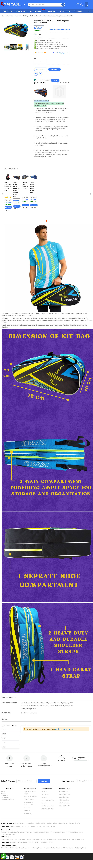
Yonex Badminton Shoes (8, 832)
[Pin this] (66, 82)
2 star (3, 743)
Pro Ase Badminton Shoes (75, 832)
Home (3, 16)
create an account (67, 729)
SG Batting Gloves (21, 848)
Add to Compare (40, 74)
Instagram (80, 781)
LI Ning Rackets (40, 823)
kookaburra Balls (15, 826)
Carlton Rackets (52, 823)
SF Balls (39, 826)
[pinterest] (84, 781)
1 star (3, 747)
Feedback (27, 810)
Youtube (87, 781)
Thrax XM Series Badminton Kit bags (25, 186)
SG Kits (37, 842)
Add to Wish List (36, 74)
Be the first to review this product (60, 30)
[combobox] (46, 5)
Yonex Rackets (19, 823)
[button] (13, 47)
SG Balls (24, 826)
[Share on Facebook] (58, 82)
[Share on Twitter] (61, 82)
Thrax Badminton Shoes (24, 832)
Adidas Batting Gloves (35, 848)
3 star (3, 738)
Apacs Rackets (63, 823)
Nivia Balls (46, 826)
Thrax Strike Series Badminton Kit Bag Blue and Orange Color (16, 189)
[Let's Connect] (3, 858)
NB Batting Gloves (67, 848)
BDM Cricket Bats (64, 803)
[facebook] (77, 781)
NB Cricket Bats (64, 800)
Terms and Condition (7, 799)
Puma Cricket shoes (78, 839)
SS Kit (31, 842)
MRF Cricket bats (64, 806)
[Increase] (44, 61)
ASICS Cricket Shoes (33, 839)
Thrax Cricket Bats (64, 794)
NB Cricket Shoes (20, 839)
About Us (3, 793)
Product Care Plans (47, 809)
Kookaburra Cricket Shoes (62, 839)
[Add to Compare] (9, 210)
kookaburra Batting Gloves (52, 848)
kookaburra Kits (23, 842)
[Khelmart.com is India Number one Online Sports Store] (11, 4)
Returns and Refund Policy (30, 792)
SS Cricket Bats (63, 791)
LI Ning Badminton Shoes (41, 832)
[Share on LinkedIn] (63, 82)
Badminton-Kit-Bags (22, 16)
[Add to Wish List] (6, 210)
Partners (44, 797)
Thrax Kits (12, 842)
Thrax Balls (31, 826)
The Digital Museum (48, 806)
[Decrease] (35, 61)
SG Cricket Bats (64, 797)
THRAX (32, 16)
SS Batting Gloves (80, 848)
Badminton (10, 16)
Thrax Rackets (29, 823)
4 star (4, 734)
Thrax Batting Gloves (7, 848)
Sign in (57, 729)
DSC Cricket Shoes (47, 839)
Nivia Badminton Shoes (58, 832)
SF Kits (51, 842)
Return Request (29, 799)
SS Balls (53, 826)
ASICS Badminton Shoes (8, 834)
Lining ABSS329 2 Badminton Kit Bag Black (8, 186)
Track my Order (29, 802)
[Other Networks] (69, 82)
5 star (3, 729)
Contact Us (4, 795)
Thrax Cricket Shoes (7, 839)
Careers (44, 803)
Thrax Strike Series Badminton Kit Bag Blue (33, 187)
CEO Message (5, 797)
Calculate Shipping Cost (60, 53)
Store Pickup (28, 813)
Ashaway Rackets (74, 823)
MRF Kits (44, 842)
